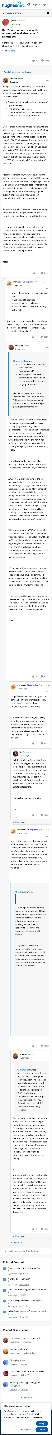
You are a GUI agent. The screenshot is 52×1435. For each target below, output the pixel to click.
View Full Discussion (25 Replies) (17, 72)
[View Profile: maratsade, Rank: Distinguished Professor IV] (9, 283)
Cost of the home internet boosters (27, 1371)
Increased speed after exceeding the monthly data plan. (25, 1300)
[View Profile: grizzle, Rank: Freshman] (5, 22)
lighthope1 (24, 1273)
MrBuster (13, 78)
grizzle (13, 20)
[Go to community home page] (13, 4)
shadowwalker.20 (30, 1353)
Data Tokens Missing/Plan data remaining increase (28, 1289)
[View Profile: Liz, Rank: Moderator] (15, 754)
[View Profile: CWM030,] (5, 1384)
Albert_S (23, 1306)
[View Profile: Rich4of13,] (5, 1373)
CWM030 (24, 1389)
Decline (42, 1429)
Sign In (46, 4)
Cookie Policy (26, 1414)
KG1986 (22, 1295)
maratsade (17, 282)
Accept (42, 1423)
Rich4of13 (25, 1375)
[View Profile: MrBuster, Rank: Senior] (5, 80)
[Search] (29, 4)
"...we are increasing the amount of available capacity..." (24, 1268)
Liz (20, 696)
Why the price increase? (19, 1279)
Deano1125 (24, 1284)
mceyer (24, 1364)
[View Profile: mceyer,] (5, 1362)
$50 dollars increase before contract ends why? (27, 1311)
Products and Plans (13, 13)
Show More (10, 50)
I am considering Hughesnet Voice (26, 1338)
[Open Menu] (48, 13)
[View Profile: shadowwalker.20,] (5, 1351)
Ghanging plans (17, 1360)
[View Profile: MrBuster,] (5, 1340)
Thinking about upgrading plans (25, 1382)
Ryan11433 (24, 1317)
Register (36, 4)
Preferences (25, 1429)
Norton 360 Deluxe (18, 1349)
